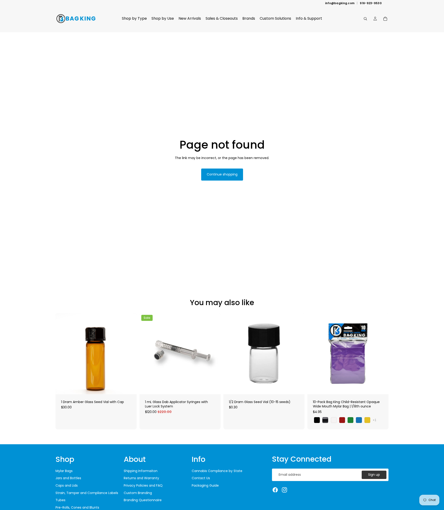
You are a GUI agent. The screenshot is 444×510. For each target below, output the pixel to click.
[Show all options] (374, 420)
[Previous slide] (230, 353)
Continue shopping (222, 174)
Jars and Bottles (68, 478)
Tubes (60, 500)
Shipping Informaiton (140, 471)
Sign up (374, 474)
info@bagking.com (340, 3)
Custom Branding (138, 493)
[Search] (365, 19)
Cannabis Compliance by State (217, 471)
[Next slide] (298, 353)
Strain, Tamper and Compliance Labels (87, 493)
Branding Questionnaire (143, 500)
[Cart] (385, 19)
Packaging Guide (205, 485)
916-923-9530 (371, 3)
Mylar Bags (64, 471)
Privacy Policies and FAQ (143, 485)
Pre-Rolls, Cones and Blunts (77, 507)
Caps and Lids (67, 485)
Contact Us (201, 478)
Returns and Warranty (141, 478)
